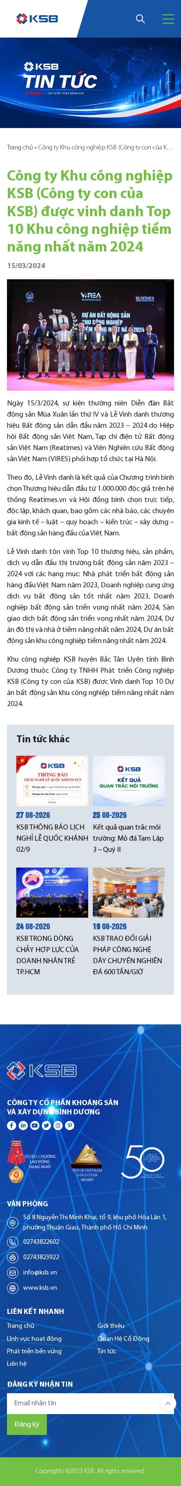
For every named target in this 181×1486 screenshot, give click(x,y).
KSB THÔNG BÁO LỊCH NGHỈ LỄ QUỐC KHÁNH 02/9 (52, 839)
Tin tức (106, 1351)
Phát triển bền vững (34, 1351)
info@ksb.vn (40, 1272)
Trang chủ (20, 147)
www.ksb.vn (40, 1288)
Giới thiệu (110, 1326)
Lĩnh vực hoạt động (34, 1339)
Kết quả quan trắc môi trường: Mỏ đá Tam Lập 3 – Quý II (128, 839)
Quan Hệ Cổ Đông (123, 1339)
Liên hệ (16, 1364)
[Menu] (168, 19)
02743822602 (41, 1242)
